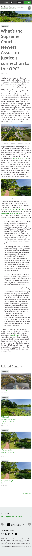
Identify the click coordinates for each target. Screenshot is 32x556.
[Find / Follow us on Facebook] (2, 534)
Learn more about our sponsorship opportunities (11, 517)
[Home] (12, 8)
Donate (27, 2)
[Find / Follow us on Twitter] (6, 534)
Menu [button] (6, 2)
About (20, 2)
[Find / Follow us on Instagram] (9, 534)
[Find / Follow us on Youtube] (16, 534)
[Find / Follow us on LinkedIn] (12, 534)
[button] (11, 2)
